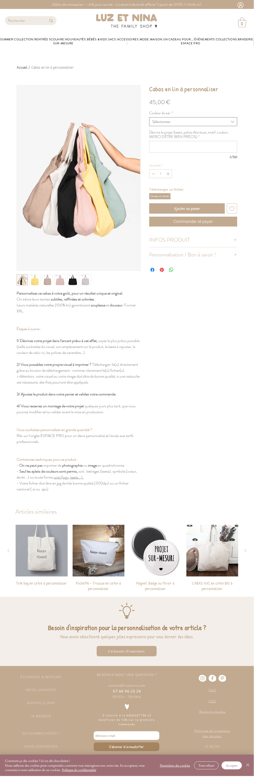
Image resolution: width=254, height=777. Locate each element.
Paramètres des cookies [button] (175, 765)
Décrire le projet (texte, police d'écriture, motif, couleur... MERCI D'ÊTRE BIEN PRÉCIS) (189, 134)
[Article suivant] (245, 550)
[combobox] (193, 121)
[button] (242, 22)
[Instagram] (202, 678)
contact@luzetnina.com (127, 685)
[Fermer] (248, 765)
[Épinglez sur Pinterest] (162, 270)
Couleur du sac (161, 113)
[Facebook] (212, 678)
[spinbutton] (161, 174)
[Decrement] (153, 174)
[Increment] (168, 174)
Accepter (232, 765)
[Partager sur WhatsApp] (171, 270)
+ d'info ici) (193, 4)
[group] (126, 558)
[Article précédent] (8, 550)
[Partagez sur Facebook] (152, 270)
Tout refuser (206, 765)
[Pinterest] (222, 678)
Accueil (22, 67)
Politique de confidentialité (79, 770)
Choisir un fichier (159, 196)
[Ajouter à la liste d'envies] (232, 208)
